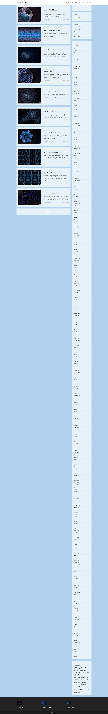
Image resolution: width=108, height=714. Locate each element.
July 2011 (75, 459)
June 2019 (75, 242)
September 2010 (77, 482)
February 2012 (76, 443)
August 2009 (76, 512)
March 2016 (76, 331)
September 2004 (77, 647)
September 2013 (77, 400)
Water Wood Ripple (51, 152)
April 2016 (75, 329)
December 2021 (76, 173)
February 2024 (76, 114)
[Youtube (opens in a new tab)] (91, 2)
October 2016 (76, 315)
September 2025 (77, 70)
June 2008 (75, 544)
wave (83, 690)
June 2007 (75, 571)
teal (86, 684)
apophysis (78, 667)
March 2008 (76, 551)
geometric (87, 672)
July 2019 (75, 240)
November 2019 (77, 230)
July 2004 (75, 651)
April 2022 (75, 164)
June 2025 (75, 77)
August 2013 (76, 402)
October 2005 (76, 617)
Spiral (81, 682)
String (78, 684)
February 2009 (76, 525)
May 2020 (75, 217)
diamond (76, 672)
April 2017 (75, 301)
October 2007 (76, 562)
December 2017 (76, 283)
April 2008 (75, 548)
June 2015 (75, 352)
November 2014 (77, 368)
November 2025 (77, 66)
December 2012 (76, 420)
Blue (84, 667)
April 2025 (75, 82)
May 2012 (75, 436)
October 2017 (76, 288)
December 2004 (76, 640)
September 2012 (77, 427)
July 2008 (75, 541)
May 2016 (75, 326)
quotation (80, 680)
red (84, 680)
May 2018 (75, 272)
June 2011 (75, 461)
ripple (86, 680)
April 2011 (75, 466)
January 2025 (76, 89)
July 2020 (75, 212)
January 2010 (76, 500)
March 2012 (76, 441)
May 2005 (75, 628)
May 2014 (75, 381)
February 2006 (76, 608)
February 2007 (76, 580)
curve (85, 670)
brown (87, 668)
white (88, 690)
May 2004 (75, 656)
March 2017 (76, 304)
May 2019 (75, 244)
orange (79, 677)
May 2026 (75, 52)
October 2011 (76, 452)
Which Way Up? (49, 172)
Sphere (78, 682)
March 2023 (76, 139)
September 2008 (77, 537)
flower (83, 672)
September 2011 (77, 455)
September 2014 (77, 372)
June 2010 (75, 489)
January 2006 (76, 610)
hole (83, 674)
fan (80, 672)
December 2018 (76, 256)
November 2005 (77, 615)
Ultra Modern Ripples (52, 30)
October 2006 (76, 589)
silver (75, 682)
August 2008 (76, 539)
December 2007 (76, 557)
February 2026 (76, 59)
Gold (75, 675)
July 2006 (75, 596)
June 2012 (75, 434)
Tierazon (81, 687)
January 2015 (76, 363)
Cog (79, 670)
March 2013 (76, 413)
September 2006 (77, 592)
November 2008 (77, 532)
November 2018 (77, 258)
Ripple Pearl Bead (50, 10)
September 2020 (77, 208)
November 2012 (77, 423)
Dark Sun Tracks (77, 36)
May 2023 (75, 134)
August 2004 (76, 649)
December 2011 (76, 448)
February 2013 (76, 416)
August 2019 (76, 237)
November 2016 (77, 313)
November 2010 (77, 477)
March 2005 (76, 633)
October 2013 (76, 397)
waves (86, 689)
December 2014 (76, 365)
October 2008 (76, 535)
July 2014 (75, 377)
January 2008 (76, 555)
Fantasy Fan (76, 27)
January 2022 (76, 171)
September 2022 (77, 153)
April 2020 (75, 219)
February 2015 (76, 361)
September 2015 (77, 345)
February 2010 (76, 498)
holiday (85, 674)
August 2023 (76, 128)
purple (76, 680)
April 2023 (75, 137)
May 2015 (75, 354)
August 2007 (76, 567)
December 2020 (76, 201)
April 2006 (75, 603)
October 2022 (76, 150)
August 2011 (76, 457)
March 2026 (76, 57)
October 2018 (76, 260)
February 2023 (76, 141)
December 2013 (76, 393)
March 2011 (76, 468)
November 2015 (77, 340)
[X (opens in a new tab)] (84, 2)
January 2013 (76, 418)
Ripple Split (21, 707)
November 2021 (77, 176)
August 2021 (76, 182)
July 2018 (75, 267)
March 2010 (76, 496)
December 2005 (76, 612)
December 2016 (76, 311)
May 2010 (75, 491)
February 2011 (76, 471)
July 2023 (75, 130)
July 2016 (75, 322)
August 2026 (76, 45)
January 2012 (76, 445)
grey (81, 674)
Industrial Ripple (71, 707)
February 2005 (76, 635)
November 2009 (77, 505)
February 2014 (76, 388)
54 (63, 211)
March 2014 (76, 386)
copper (81, 670)
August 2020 (76, 210)
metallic (75, 677)
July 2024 (75, 102)
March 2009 (76, 523)
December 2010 (76, 475)
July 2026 (75, 48)
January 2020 (76, 226)
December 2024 (76, 91)
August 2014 (76, 375)
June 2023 (75, 132)
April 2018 (75, 274)
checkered (76, 670)
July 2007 (75, 569)
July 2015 (75, 349)
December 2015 (76, 338)
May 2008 (75, 546)
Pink (86, 677)
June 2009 (75, 516)
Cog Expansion (49, 193)
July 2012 (75, 432)
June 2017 (75, 297)
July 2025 (75, 75)
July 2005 (75, 624)
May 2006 (75, 601)
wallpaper (78, 689)
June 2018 (75, 269)
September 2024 (77, 98)
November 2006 (77, 587)
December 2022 (76, 146)
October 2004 (76, 644)
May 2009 (75, 519)
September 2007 (77, 564)
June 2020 (75, 214)
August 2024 (76, 100)
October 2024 (76, 96)
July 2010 (75, 487)
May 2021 (75, 189)
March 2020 (76, 221)
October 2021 (76, 178)
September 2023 (77, 125)
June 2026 (75, 50)
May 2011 (75, 464)
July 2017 (75, 295)
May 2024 (75, 107)
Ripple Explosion (50, 91)
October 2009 (76, 507)
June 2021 (75, 187)
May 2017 (75, 299)
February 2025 (76, 86)
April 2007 (75, 576)
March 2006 (76, 605)
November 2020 (77, 203)
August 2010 (76, 484)
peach (83, 677)
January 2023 (76, 144)
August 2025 (76, 73)
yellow (79, 692)
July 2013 (75, 404)
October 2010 (76, 480)
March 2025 (76, 84)
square (84, 682)
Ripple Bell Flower (50, 132)
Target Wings (48, 71)
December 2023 (76, 118)
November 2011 (77, 450)
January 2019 (76, 253)
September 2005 (77, 619)
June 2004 (75, 653)
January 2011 (76, 473)
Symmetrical (82, 684)
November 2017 (77, 285)
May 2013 (75, 409)
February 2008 (76, 553)
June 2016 (75, 324)
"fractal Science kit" (77, 665)
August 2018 (76, 265)
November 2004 (77, 642)
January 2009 (76, 528)
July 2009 (75, 514)
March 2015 (76, 359)
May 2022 (75, 162)
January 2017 (76, 308)
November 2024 (77, 93)
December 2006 (76, 585)
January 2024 (76, 116)
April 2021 (75, 192)
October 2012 (76, 425)
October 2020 (76, 205)
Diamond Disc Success (47, 707)
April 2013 (75, 411)
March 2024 (76, 112)
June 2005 (75, 626)
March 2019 (76, 249)
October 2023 (76, 123)
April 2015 (75, 356)
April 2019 (75, 247)
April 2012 (75, 439)
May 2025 (75, 80)
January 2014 (76, 391)
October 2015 (76, 343)
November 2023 (77, 121)
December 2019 (76, 228)
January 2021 (76, 199)
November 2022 (77, 148)
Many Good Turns (50, 50)
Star (87, 682)
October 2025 (76, 68)
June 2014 (75, 379)
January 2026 (76, 61)
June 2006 (75, 599)
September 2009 (77, 509)
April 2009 (75, 521)
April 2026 (75, 54)
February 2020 (76, 224)
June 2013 (75, 407)
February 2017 (76, 306)
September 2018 (77, 262)
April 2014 (75, 384)
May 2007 (75, 574)
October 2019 (76, 233)
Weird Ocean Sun (50, 111)
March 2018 (76, 276)
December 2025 (76, 64)
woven (75, 692)
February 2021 (76, 196)
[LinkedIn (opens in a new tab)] (87, 2)
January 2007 (76, 583)
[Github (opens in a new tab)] (89, 2)
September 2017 (77, 290)
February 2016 (76, 333)
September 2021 (77, 180)
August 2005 (76, 622)
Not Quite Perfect (22, 2)
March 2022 (76, 166)
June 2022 (75, 160)
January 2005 (76, 638)
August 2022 (76, 155)
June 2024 (75, 105)
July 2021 (75, 185)
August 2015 (76, 347)
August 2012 (76, 429)
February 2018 (76, 278)
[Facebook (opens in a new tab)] (85, 2)
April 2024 (75, 109)
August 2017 (76, 292)
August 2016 (76, 320)
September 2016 (77, 317)
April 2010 (75, 493)
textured (76, 687)
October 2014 (76, 370)
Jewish (88, 674)
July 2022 (75, 157)
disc (79, 672)
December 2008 (76, 530)
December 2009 (76, 503)
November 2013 (77, 395)
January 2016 (76, 336)
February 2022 (76, 169)
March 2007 (76, 578)
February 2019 (76, 251)
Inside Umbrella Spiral (78, 34)
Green (78, 675)
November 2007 (77, 560)
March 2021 (76, 194)
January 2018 (76, 281)
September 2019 (77, 235)
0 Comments (47, 19)
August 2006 (76, 594)
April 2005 (75, 631)
